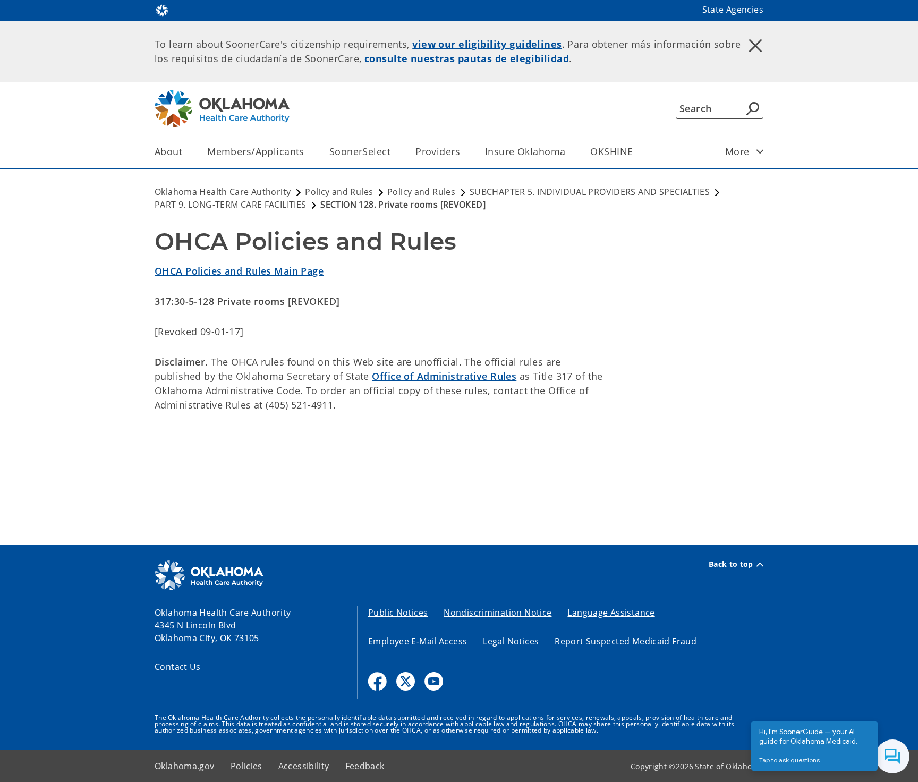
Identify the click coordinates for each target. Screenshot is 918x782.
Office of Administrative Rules (444, 376)
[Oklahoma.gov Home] (162, 9)
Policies (246, 766)
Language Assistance (610, 612)
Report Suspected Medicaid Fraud (625, 641)
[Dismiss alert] (755, 45)
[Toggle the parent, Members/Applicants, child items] (307, 151)
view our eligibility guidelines (487, 44)
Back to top (731, 564)
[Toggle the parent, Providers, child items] (463, 151)
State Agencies (732, 9)
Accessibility (303, 766)
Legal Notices (511, 641)
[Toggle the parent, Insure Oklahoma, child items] (568, 151)
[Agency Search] (752, 108)
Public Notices (398, 612)
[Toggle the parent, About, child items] (185, 151)
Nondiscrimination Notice (497, 612)
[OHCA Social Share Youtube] (433, 681)
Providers (437, 151)
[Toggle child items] (760, 151)
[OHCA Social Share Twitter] (405, 681)
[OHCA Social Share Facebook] (377, 681)
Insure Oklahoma (525, 151)
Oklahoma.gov (185, 766)
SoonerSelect (359, 151)
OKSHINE (611, 151)
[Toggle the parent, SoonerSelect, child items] (393, 151)
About (168, 151)
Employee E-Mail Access (417, 641)
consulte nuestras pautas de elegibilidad (466, 58)
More (737, 151)
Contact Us (178, 667)
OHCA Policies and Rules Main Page (239, 271)
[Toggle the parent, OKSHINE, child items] (636, 151)
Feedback (365, 766)
